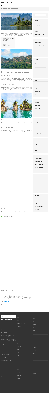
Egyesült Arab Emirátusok (21, 323)
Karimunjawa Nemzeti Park (39, 74)
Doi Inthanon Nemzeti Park (27, 308)
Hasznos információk (6, 45)
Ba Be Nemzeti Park (38, 85)
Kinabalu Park (37, 31)
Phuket (34, 359)
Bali (33, 321)
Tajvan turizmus (37, 125)
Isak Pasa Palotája (37, 197)
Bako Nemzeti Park (38, 22)
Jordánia (18, 343)
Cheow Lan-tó (5, 39)
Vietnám (18, 384)
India (18, 329)
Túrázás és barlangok (6, 40)
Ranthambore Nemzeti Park (39, 167)
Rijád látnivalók (37, 186)
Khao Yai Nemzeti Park (38, 51)
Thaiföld (18, 378)
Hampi (36, 170)
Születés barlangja (37, 144)
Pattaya (34, 373)
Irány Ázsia (6, 2)
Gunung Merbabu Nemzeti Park (6, 360)
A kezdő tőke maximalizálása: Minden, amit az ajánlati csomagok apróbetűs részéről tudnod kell (8, 340)
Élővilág (4, 44)
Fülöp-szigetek (19, 326)
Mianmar (34, 370)
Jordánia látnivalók (37, 108)
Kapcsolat (2, 373)
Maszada (36, 141)
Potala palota (37, 130)
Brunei (18, 320)
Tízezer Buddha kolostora (39, 133)
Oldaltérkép (3, 376)
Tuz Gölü (36, 200)
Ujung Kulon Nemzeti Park (5, 354)
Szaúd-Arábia (19, 375)
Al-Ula (36, 181)
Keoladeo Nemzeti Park (38, 161)
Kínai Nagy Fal (37, 122)
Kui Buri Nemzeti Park (5, 308)
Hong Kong (35, 333)
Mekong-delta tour (37, 91)
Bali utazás (36, 66)
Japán (18, 340)
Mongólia (18, 363)
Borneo (36, 28)
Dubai (34, 330)
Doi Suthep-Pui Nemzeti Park (39, 45)
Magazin (18, 355)
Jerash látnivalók (37, 105)
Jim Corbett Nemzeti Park (39, 164)
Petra (35, 114)
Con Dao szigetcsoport (38, 88)
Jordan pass (37, 102)
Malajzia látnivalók (37, 25)
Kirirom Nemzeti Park (4, 366)
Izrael (18, 337)
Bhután (18, 317)
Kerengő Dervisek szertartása (39, 206)
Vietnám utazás (37, 82)
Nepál (18, 366)
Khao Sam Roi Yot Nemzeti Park (40, 48)
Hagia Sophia (37, 209)
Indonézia (18, 332)
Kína (18, 349)
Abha (35, 178)
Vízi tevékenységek (6, 43)
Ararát (36, 203)
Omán (18, 369)
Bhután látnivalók (4, 351)
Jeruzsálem (36, 150)
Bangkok (34, 324)
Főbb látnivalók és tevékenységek (8, 38)
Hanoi (35, 94)
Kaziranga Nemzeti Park (38, 158)
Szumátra (34, 362)
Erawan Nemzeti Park (38, 42)
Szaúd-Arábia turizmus (38, 189)
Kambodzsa (19, 346)
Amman (36, 111)
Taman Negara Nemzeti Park (39, 34)
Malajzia (18, 358)
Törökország (19, 381)
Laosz (18, 352)
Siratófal (36, 147)
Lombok (34, 347)
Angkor (34, 318)
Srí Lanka (18, 372)
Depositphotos (6, 301)
